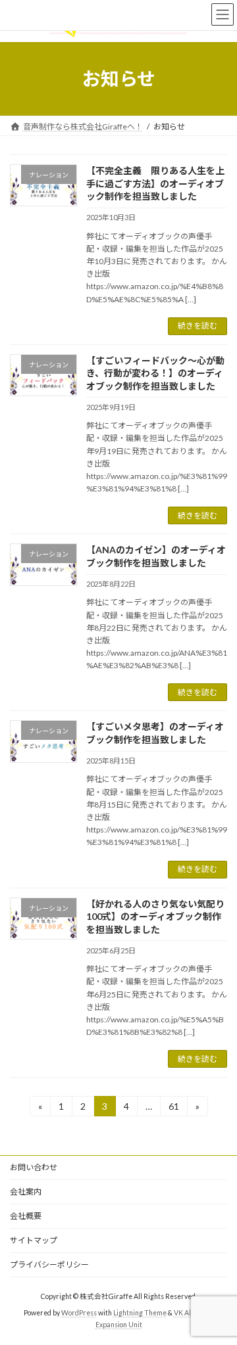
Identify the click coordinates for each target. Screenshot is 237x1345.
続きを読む (197, 326)
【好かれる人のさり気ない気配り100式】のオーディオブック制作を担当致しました (155, 916)
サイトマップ (33, 1240)
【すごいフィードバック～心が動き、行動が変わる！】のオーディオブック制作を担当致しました (155, 373)
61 (173, 1108)
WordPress (79, 1313)
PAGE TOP (218, 1291)
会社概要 (25, 1216)
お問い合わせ (33, 1167)
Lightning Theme (140, 1313)
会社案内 (25, 1192)
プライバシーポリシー (49, 1264)
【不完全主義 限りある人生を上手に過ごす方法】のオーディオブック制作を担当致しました (155, 183)
